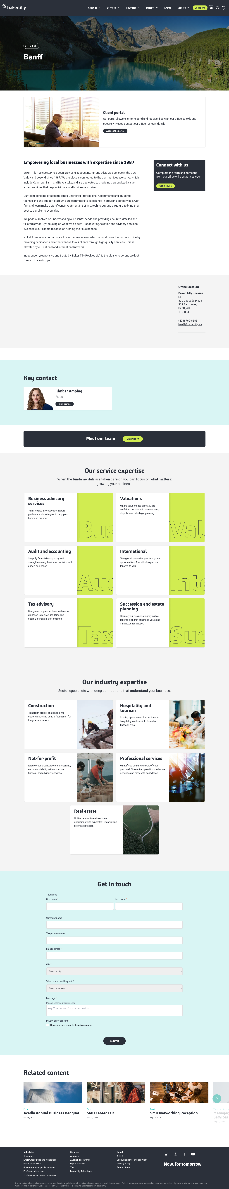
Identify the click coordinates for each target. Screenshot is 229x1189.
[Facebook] (184, 1154)
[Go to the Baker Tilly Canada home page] (14, 7)
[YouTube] (193, 1154)
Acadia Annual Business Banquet (51, 1113)
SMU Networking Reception (174, 1113)
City (49, 964)
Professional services (34, 1171)
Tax (72, 1167)
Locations (200, 8)
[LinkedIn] (167, 1154)
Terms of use (123, 1167)
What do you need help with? (60, 981)
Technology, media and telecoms (40, 1175)
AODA (120, 1156)
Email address (54, 949)
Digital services (77, 1163)
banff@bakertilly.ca (190, 324)
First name (52, 899)
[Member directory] (223, 8)
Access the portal (115, 131)
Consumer (29, 1156)
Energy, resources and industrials (40, 1160)
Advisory (74, 1156)
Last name (121, 899)
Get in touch (165, 186)
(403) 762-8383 (187, 320)
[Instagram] (175, 1154)
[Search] (217, 7)
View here (132, 438)
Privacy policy (123, 1163)
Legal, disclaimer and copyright (132, 1160)
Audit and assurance (80, 1160)
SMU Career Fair (100, 1113)
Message (51, 998)
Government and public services (39, 1167)
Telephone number (55, 933)
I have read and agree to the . (71, 1025)
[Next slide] (216, 1098)
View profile (65, 404)
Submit (114, 1040)
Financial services (32, 1163)
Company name (54, 918)
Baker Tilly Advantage (81, 1171)
